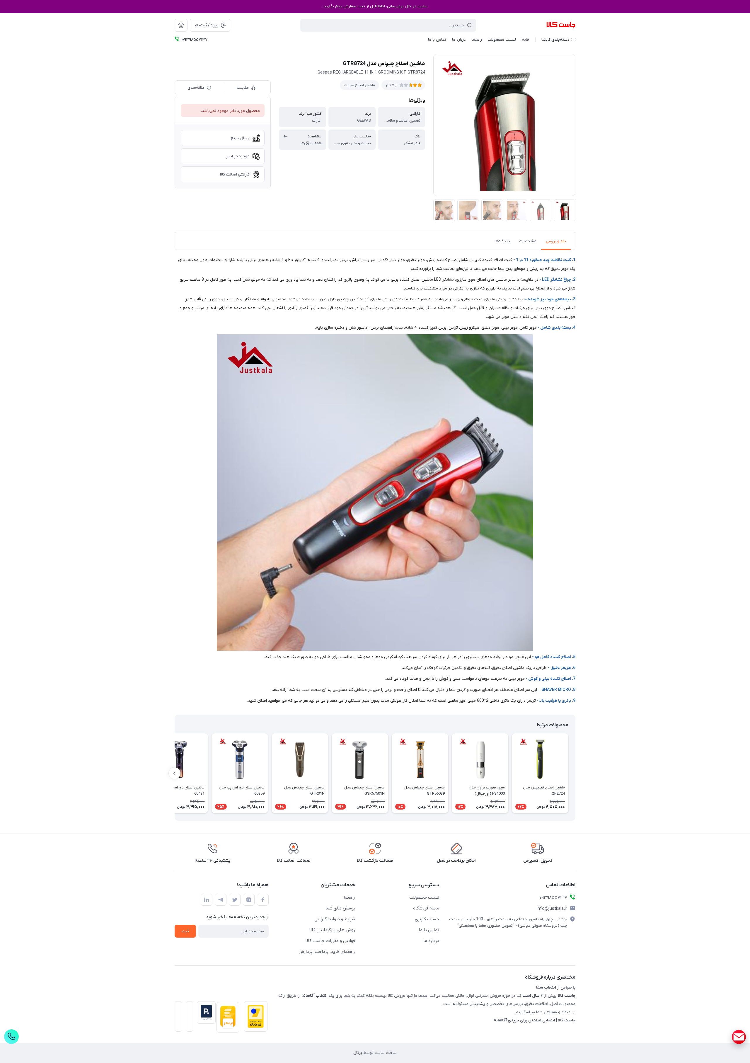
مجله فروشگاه (426, 908)
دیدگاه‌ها (502, 241)
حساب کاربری (427, 919)
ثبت (185, 931)
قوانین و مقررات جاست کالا (330, 941)
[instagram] (249, 900)
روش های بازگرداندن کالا (332, 930)
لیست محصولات (424, 897)
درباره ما (431, 941)
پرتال (357, 1053)
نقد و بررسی (556, 241)
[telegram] (220, 900)
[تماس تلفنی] (11, 1036)
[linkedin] (206, 900)
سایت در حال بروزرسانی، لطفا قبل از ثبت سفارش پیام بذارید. (375, 6)
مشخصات (527, 241)
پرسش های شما (340, 908)
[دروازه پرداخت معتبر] (253, 1018)
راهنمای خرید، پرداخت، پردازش (327, 952)
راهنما (349, 897)
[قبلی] (575, 773)
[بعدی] (174, 773)
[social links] (739, 1037)
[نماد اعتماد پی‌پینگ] (204, 1012)
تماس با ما (429, 930)
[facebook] (263, 900)
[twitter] (235, 900)
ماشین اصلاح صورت (359, 85)
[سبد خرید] (181, 25)
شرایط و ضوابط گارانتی (334, 919)
